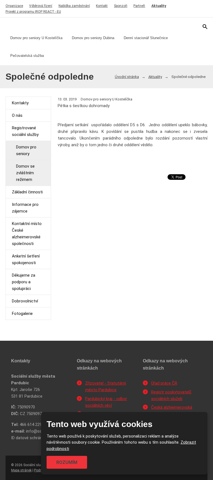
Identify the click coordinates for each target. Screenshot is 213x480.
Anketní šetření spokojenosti (26, 259)
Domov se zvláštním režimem (25, 173)
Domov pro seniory (26, 150)
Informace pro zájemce (25, 208)
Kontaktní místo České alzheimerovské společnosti (27, 233)
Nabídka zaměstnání (74, 6)
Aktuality (158, 6)
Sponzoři (120, 6)
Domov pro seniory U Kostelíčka (36, 38)
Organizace (14, 6)
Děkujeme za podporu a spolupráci (23, 282)
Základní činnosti (27, 192)
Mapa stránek (21, 470)
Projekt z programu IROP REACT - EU (33, 12)
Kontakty (20, 102)
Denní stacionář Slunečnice (146, 38)
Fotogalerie (22, 313)
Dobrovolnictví (25, 301)
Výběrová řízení (40, 6)
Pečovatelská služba (27, 56)
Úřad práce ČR (164, 383)
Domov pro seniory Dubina (93, 38)
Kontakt (102, 6)
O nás (17, 115)
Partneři (139, 6)
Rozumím (66, 462)
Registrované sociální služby (25, 131)
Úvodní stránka (127, 77)
